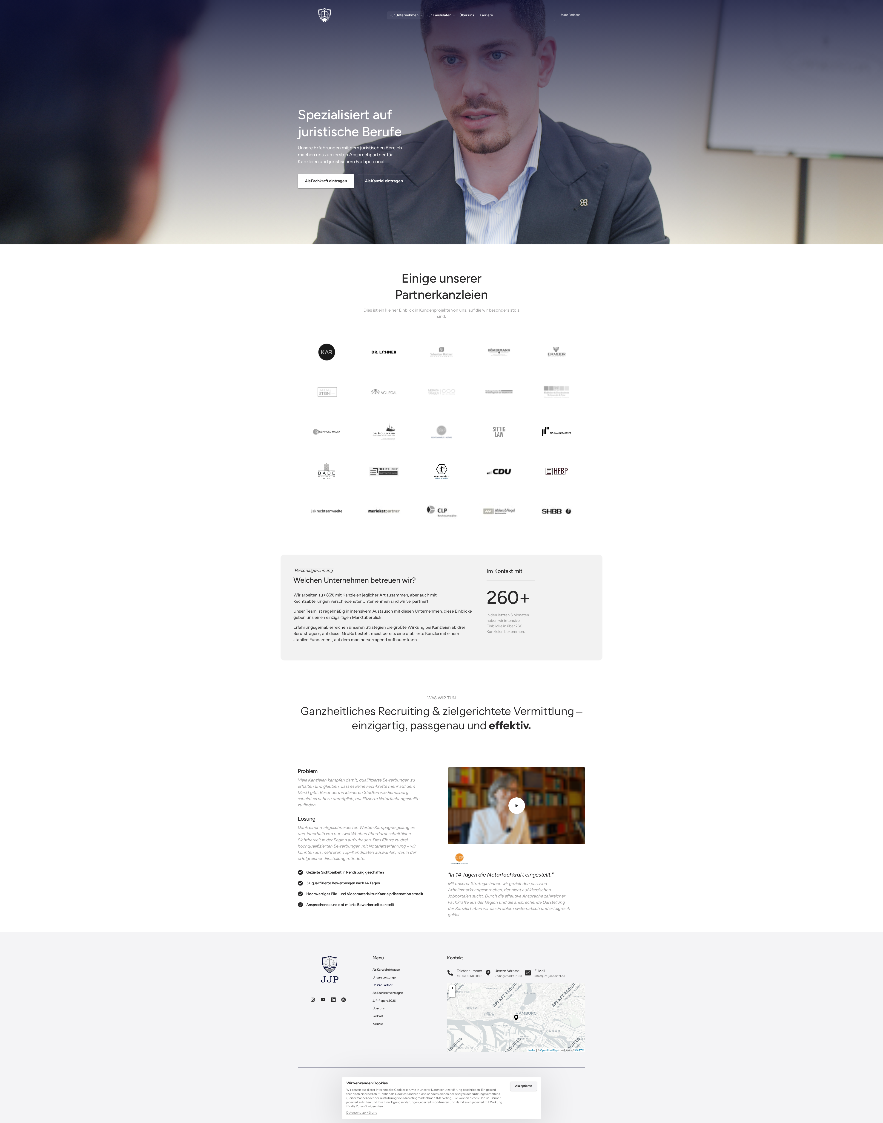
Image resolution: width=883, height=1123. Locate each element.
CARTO (579, 1050)
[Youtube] (324, 999)
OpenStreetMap (549, 1050)
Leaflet (532, 1050)
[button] (516, 1017)
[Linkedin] (334, 999)
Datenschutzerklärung (361, 1113)
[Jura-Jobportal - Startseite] (324, 15)
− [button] (452, 994)
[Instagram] (314, 999)
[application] (516, 1017)
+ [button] (452, 988)
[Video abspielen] (516, 805)
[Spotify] (345, 999)
